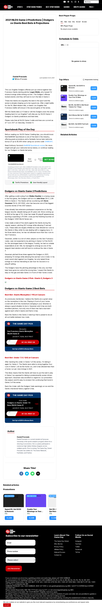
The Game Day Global (61, 541)
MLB (69, 22)
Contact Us (57, 555)
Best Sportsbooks (53, 7)
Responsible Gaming (42, 159)
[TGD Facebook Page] (68, 2)
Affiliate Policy (58, 549)
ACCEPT (7, 605)
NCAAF (78, 22)
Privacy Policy (58, 546)
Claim (9, 518)
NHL (73, 22)
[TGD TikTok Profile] (78, 2)
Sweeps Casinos (79, 7)
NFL (62, 22)
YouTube (78, 544)
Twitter (77, 546)
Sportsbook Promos (34, 7)
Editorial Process (59, 552)
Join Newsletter (13, 569)
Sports (20, 7)
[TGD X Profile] (72, 2)
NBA (65, 22)
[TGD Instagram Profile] (75, 2)
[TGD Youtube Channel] (64, 2)
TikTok (77, 552)
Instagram (78, 541)
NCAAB (84, 22)
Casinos (67, 7)
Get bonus (49, 159)
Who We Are (58, 544)
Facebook (78, 549)
